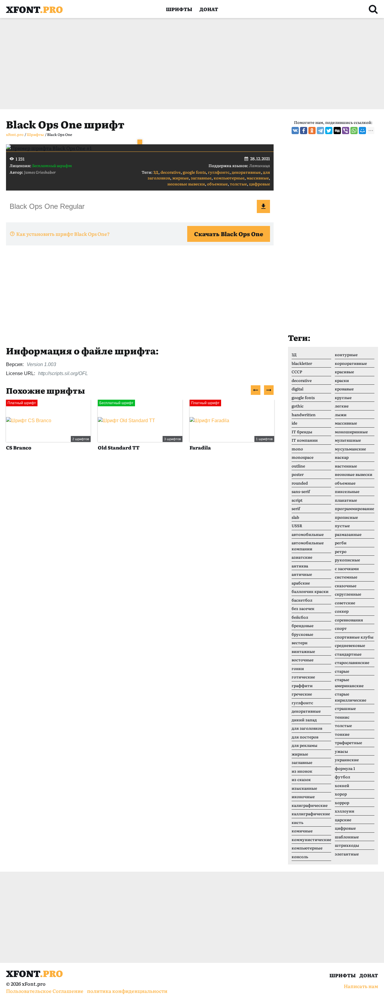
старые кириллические (350, 697)
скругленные (348, 594)
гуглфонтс (219, 172)
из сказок (301, 779)
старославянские (352, 662)
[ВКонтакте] (295, 130)
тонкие (342, 734)
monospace (303, 457)
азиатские (302, 557)
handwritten (304, 414)
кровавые (344, 389)
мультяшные (348, 440)
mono (297, 449)
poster (298, 474)
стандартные (348, 654)
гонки (298, 668)
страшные (345, 708)
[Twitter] (328, 130)
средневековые (350, 645)
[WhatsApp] (354, 130)
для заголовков (307, 728)
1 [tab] (139, 142)
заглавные (201, 178)
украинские (347, 759)
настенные (346, 466)
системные (346, 577)
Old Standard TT (119, 447)
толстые (238, 184)
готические (303, 677)
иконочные (303, 796)
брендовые (303, 625)
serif (296, 508)
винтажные (303, 651)
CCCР (297, 371)
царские (343, 819)
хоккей (342, 785)
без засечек (303, 608)
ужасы (341, 751)
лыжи (340, 414)
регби (340, 543)
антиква (300, 566)
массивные (258, 178)
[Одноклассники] (312, 130)
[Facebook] (303, 130)
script (297, 500)
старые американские (349, 682)
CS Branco (18, 447)
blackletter (302, 363)
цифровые (259, 184)
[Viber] (345, 130)
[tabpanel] (140, 148)
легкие (342, 406)
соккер (342, 611)
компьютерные (229, 178)
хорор (341, 794)
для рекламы (304, 745)
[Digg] (337, 130)
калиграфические (310, 805)
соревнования (349, 620)
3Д (155, 172)
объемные (217, 184)
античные (302, 574)
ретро (340, 551)
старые (342, 671)
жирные (180, 178)
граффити (302, 685)
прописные (346, 517)
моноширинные (351, 431)
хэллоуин (344, 811)
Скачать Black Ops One (228, 234)
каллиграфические (311, 813)
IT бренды (302, 431)
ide (294, 423)
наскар (342, 457)
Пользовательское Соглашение (44, 990)
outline (298, 466)
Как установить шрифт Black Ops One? (63, 233)
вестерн (300, 642)
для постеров (305, 737)
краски (342, 380)
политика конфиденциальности (127, 990)
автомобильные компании (308, 546)
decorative (170, 172)
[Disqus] (140, 548)
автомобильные (308, 534)
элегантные (347, 854)
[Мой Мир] (362, 130)
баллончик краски (310, 591)
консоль (300, 856)
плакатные (346, 500)
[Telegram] (320, 130)
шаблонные (347, 837)
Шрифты (179, 9)
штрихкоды (347, 845)
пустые (342, 525)
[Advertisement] (186, 64)
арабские (301, 583)
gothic (298, 406)
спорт (341, 628)
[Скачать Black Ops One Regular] (263, 206)
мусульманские (350, 449)
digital (297, 389)
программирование (354, 508)
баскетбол (302, 600)
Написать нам (361, 986)
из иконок (302, 771)
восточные (303, 660)
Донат (209, 9)
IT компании (305, 440)
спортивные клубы (354, 637)
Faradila (200, 447)
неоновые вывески (186, 184)
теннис (342, 717)
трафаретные (348, 742)
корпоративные (351, 363)
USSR (297, 525)
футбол (342, 777)
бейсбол (300, 617)
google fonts (194, 172)
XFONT (34, 9)
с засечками (347, 568)
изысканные (304, 788)
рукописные (347, 560)
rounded (300, 483)
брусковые (302, 634)
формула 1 (345, 768)
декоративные (246, 172)
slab (295, 517)
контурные (346, 354)
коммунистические (311, 839)
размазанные (348, 534)
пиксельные (347, 491)
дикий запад (304, 720)
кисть (297, 822)
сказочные (345, 585)
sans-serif (301, 491)
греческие (302, 694)
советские (345, 603)
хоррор (342, 802)
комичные (302, 831)
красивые (344, 371)
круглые (343, 397)
